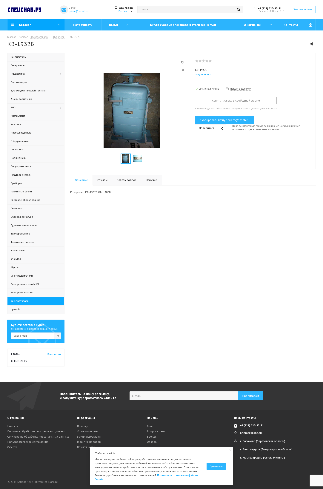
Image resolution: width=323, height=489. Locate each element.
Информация (86, 418)
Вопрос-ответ (156, 431)
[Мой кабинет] (311, 24)
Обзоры (152, 442)
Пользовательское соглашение (27, 442)
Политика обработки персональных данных (36, 431)
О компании (15, 418)
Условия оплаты (87, 431)
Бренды (152, 436)
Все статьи (54, 354)
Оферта (12, 447)
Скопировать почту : (224, 120)
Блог (150, 426)
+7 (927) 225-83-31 (270, 8)
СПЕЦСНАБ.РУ (19, 361)
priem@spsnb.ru (78, 11)
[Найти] (238, 9)
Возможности (86, 447)
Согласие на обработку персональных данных (38, 436)
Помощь (82, 426)
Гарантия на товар (89, 442)
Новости (12, 426)
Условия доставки (89, 436)
